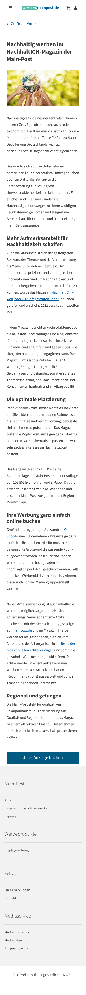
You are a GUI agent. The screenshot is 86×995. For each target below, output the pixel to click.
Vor (29, 23)
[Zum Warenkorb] (69, 8)
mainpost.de (22, 630)
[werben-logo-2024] (40, 8)
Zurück (17, 23)
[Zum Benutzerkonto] (75, 8)
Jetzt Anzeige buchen (43, 758)
